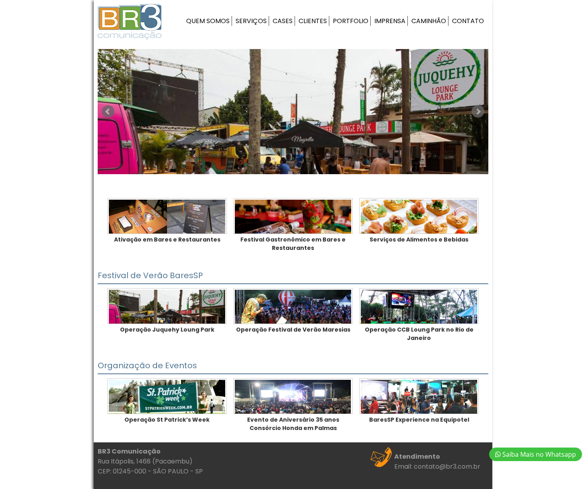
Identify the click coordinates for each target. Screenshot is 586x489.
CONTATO (468, 21)
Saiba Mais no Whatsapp (538, 454)
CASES (283, 21)
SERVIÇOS (251, 21)
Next (478, 111)
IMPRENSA (389, 21)
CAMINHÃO (428, 21)
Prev (108, 111)
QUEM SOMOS (208, 21)
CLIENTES (313, 21)
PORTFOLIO (350, 21)
